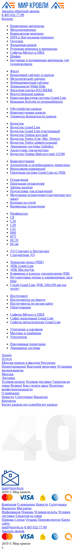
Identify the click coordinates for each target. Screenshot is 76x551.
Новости (8, 397)
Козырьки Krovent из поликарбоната (36, 101)
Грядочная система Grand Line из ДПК (37, 172)
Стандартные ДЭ (22, 255)
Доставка (8, 378)
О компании (10, 393)
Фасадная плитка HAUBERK (31, 90)
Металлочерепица (23, 29)
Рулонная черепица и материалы (33, 48)
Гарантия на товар (29, 516)
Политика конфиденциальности (32, 387)
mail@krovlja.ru (12, 488)
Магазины (24, 508)
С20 (13, 225)
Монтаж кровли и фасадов (21, 362)
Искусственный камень (27, 94)
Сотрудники (24, 397)
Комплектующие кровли (28, 112)
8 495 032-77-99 (13, 15)
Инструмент (19, 296)
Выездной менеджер (41, 366)
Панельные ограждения (27, 183)
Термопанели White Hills (27, 86)
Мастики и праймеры (25, 333)
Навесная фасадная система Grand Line (38, 98)
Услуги (7, 359)
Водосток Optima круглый (29, 135)
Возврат (16, 385)
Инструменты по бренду (28, 299)
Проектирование (14, 366)
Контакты (9, 400)
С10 (13, 221)
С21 (13, 228)
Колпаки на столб (23, 202)
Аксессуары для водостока (29, 150)
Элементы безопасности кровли (33, 116)
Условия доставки (39, 381)
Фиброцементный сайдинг (29, 82)
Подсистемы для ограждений (31, 191)
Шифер (15, 56)
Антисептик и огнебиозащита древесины (40, 165)
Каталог (7, 18)
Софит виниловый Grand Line (31, 318)
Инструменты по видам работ (31, 303)
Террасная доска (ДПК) (27, 262)
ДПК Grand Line (22, 266)
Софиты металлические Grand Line (35, 322)
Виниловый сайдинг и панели (32, 75)
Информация (11, 512)
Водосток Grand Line (25, 127)
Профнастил (19, 213)
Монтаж (8, 374)
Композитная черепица (26, 33)
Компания (9, 504)
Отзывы (31, 519)
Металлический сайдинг (28, 78)
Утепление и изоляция (26, 329)
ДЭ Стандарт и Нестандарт (29, 251)
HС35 (14, 240)
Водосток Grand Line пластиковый (35, 131)
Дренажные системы (25, 348)
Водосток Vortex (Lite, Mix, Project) (35, 138)
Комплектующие (22, 161)
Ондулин (16, 41)
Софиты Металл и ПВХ (27, 52)
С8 (12, 217)
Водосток (17, 123)
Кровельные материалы (27, 26)
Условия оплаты (13, 381)
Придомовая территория (27, 344)
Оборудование (20, 307)
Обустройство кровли (26, 108)
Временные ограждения (27, 206)
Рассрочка (48, 362)
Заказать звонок (13, 531)
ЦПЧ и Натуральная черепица (32, 37)
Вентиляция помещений (27, 168)
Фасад (14, 71)
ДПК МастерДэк (22, 269)
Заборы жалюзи (21, 187)
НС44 (14, 244)
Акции (7, 355)
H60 (13, 232)
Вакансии (41, 397)
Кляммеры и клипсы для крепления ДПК (40, 273)
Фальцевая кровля (23, 45)
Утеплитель (18, 337)
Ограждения (19, 179)
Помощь (27, 512)
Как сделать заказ (35, 385)
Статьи (20, 519)
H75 (13, 236)
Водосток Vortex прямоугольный (33, 142)
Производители (49, 519)
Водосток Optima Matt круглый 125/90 (37, 154)
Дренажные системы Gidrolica (31, 146)
